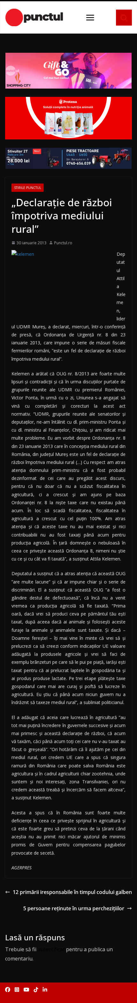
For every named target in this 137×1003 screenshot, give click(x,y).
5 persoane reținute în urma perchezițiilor (73, 908)
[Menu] (90, 17)
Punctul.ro (63, 243)
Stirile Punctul (27, 187)
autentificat (51, 949)
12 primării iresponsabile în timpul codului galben (72, 892)
